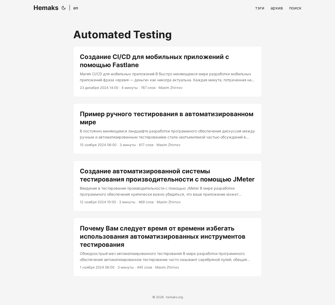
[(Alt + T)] (63, 8)
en (75, 7)
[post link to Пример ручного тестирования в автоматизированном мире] (167, 129)
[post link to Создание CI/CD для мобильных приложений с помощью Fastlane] (167, 71)
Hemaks (46, 8)
